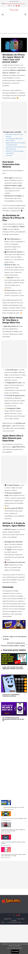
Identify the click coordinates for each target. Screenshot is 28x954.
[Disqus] (14, 742)
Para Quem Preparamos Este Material (14, 135)
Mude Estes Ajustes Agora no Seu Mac (14, 807)
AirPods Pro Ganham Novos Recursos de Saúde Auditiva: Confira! (13, 644)
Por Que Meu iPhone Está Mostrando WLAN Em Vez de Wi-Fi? (13, 719)
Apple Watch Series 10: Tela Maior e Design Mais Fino (16, 144)
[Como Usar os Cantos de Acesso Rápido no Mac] (14, 813)
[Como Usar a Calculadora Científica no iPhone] (14, 676)
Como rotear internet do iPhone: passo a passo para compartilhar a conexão (13, 855)
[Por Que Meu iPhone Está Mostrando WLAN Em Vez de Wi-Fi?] (14, 703)
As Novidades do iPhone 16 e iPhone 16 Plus (14, 139)
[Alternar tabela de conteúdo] (24, 132)
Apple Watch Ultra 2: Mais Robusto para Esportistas (16, 148)
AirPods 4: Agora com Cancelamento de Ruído (15, 638)
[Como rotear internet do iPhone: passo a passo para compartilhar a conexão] (14, 849)
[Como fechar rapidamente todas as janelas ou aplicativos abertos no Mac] (14, 824)
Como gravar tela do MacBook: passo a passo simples (13, 842)
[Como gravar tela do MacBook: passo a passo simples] (14, 837)
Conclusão (9, 155)
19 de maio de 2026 (7, 820)
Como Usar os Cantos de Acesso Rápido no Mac (14, 818)
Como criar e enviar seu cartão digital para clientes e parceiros (12, 667)
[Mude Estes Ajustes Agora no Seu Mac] (14, 802)
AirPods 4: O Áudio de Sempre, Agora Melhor (15, 152)
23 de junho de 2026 (9, 809)
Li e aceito (15, 951)
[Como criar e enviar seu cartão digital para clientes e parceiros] (14, 654)
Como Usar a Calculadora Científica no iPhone (10, 695)
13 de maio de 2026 (6, 833)
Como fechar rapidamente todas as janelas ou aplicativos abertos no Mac (13, 830)
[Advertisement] (14, 25)
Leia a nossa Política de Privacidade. (14, 948)
